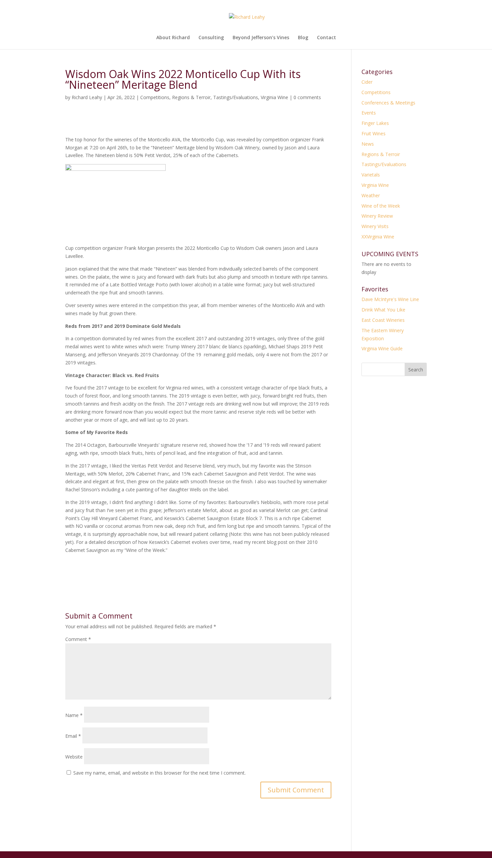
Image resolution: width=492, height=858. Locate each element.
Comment (78, 639)
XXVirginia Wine (377, 236)
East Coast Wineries (383, 320)
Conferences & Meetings (388, 102)
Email (73, 736)
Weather (370, 195)
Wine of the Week (380, 206)
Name (74, 715)
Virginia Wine (274, 97)
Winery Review (377, 216)
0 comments (307, 97)
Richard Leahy (87, 97)
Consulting (211, 38)
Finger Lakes (375, 123)
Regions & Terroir (191, 97)
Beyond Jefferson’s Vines (261, 38)
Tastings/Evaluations (235, 97)
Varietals (370, 174)
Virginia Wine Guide (382, 348)
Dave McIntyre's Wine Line (390, 299)
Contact (326, 38)
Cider (367, 82)
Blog (303, 38)
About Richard (173, 38)
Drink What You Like (383, 309)
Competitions (154, 97)
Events (368, 113)
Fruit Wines (373, 133)
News (367, 144)
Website (74, 757)
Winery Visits (375, 226)
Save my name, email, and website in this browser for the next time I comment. (159, 773)
